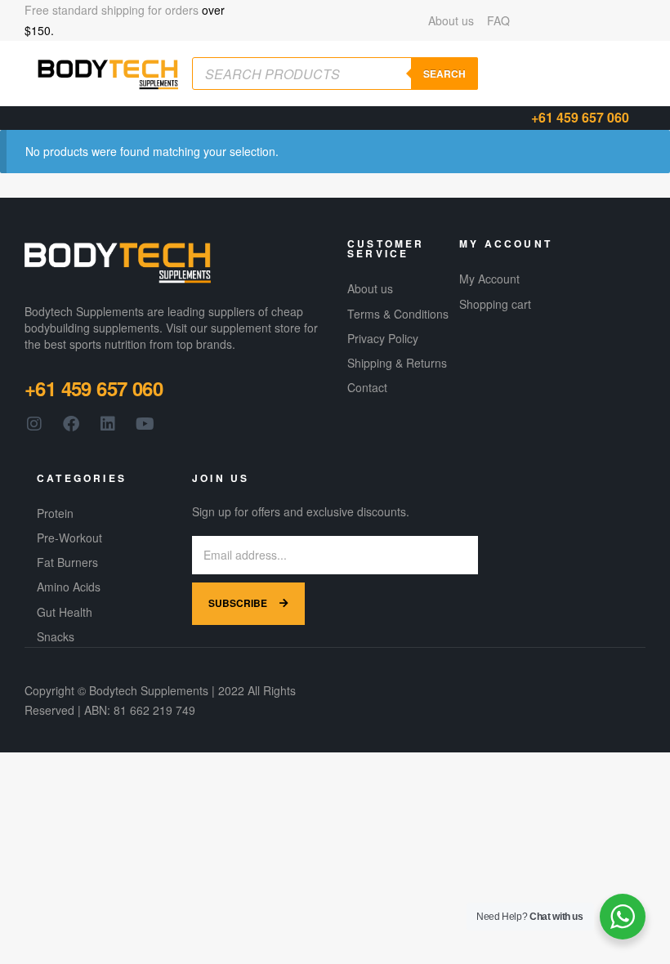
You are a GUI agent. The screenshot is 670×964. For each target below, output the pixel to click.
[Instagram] (34, 424)
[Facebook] (71, 424)
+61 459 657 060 (580, 117)
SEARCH (444, 73)
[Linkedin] (108, 424)
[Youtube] (144, 424)
